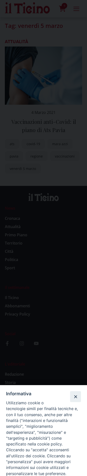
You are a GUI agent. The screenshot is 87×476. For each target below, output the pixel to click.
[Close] (75, 396)
